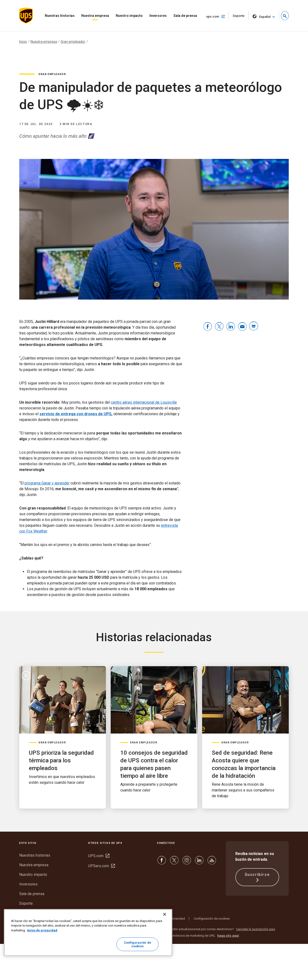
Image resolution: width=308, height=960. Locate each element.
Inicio (23, 42)
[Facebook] (162, 862)
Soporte (241, 17)
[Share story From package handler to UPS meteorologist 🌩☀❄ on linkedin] (231, 327)
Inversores (158, 16)
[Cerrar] (164, 914)
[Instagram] (187, 862)
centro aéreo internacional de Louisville (144, 402)
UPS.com (98, 855)
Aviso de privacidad (171, 918)
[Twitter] (174, 862)
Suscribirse (257, 874)
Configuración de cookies (212, 918)
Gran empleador (73, 42)
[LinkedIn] (199, 862)
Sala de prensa (185, 16)
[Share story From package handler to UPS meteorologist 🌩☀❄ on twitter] (219, 327)
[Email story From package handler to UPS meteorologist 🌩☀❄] (242, 327)
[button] (285, 15)
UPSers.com (101, 866)
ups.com (217, 16)
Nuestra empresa (95, 16)
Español (264, 17)
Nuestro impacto (129, 16)
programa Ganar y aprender (47, 483)
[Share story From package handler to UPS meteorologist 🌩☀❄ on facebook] (207, 327)
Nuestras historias (60, 16)
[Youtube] (212, 862)
